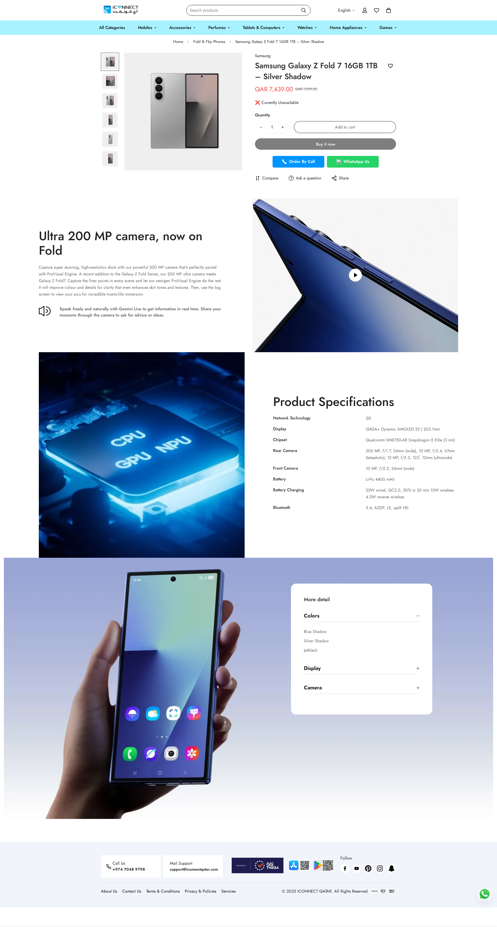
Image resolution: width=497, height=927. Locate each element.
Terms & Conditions (163, 891)
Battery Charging (288, 490)
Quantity (262, 115)
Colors (311, 616)
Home (178, 41)
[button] (388, 10)
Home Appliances (346, 28)
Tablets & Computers (261, 28)
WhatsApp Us (356, 161)
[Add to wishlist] (390, 66)
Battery (279, 479)
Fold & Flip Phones (209, 41)
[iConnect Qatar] (121, 10)
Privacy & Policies (200, 891)
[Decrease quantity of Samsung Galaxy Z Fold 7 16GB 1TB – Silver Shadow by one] (261, 127)
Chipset (280, 440)
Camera (313, 687)
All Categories (112, 28)
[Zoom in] (231, 64)
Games (385, 28)
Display (279, 429)
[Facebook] (345, 868)
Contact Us (131, 891)
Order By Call (302, 161)
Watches (305, 28)
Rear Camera (285, 451)
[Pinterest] (368, 868)
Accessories (180, 28)
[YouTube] (356, 868)
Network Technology (292, 418)
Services (228, 891)
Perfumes (217, 28)
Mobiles (145, 28)
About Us (109, 891)
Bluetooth (281, 507)
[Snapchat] (391, 868)
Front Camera (285, 468)
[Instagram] (380, 868)
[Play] (355, 275)
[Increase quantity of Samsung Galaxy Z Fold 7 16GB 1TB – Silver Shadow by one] (282, 127)
